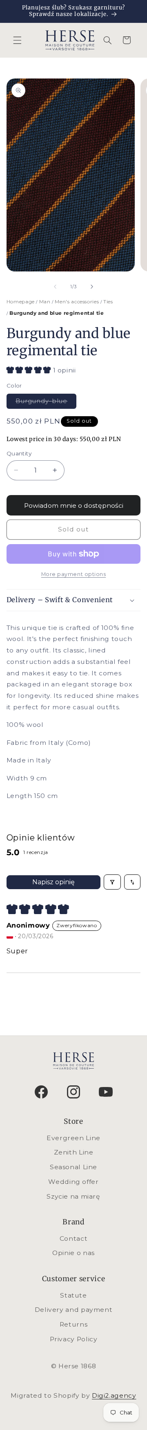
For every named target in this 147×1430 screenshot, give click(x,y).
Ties (107, 301)
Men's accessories (76, 301)
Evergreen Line (73, 1138)
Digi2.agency (114, 1395)
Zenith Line (74, 1152)
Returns (73, 1324)
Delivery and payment (74, 1309)
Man (45, 301)
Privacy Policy (74, 1339)
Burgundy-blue (46, 401)
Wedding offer (73, 1182)
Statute (73, 1295)
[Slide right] (92, 287)
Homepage (21, 301)
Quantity (19, 453)
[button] (17, 40)
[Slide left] (55, 287)
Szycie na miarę (73, 1196)
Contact (73, 1238)
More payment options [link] (73, 574)
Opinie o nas (73, 1253)
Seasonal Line (73, 1167)
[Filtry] (112, 881)
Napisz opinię (53, 882)
